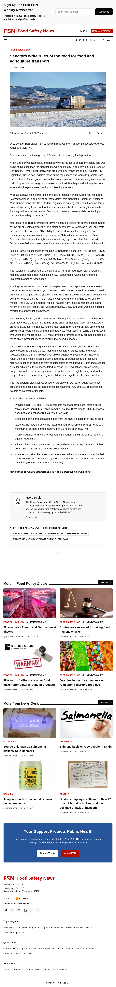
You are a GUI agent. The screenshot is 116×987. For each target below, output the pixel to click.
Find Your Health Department (17, 948)
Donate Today (47, 853)
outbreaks (9, 741)
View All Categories (12, 932)
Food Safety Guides (31, 927)
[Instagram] (83, 40)
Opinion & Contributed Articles (57, 927)
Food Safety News (61, 983)
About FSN (70, 853)
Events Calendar (65, 948)
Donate (63, 969)
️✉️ (7, 898)
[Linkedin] (87, 40)
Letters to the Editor (84, 948)
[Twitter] (80, 40)
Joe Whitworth (14, 636)
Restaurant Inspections (44, 948)
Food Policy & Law (20, 49)
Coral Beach (69, 689)
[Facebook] (76, 40)
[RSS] (94, 40)
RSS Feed (27, 953)
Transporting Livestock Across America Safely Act (39, 538)
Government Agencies (55, 528)
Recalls (8, 794)
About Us (7, 969)
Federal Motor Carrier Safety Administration (37, 533)
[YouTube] (91, 40)
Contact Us (19, 969)
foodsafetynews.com (13, 884)
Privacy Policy (33, 969)
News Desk (18, 67)
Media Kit (46, 969)
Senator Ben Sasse (77, 533)
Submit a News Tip (12, 953)
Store (55, 969)
